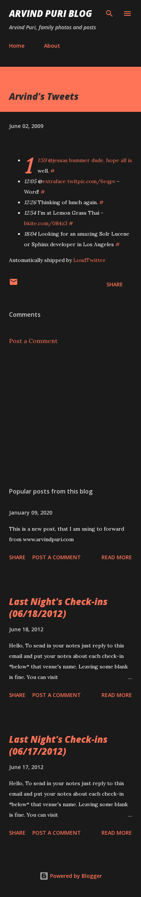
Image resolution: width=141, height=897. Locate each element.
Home (16, 45)
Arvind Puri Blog (50, 13)
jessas (60, 160)
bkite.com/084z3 (45, 223)
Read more (117, 557)
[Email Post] (13, 284)
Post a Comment (33, 341)
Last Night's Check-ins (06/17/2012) (58, 745)
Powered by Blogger (75, 875)
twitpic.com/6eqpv (91, 181)
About (52, 45)
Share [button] (114, 284)
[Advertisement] (70, 416)
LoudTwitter (89, 260)
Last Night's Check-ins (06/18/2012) (58, 607)
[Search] (109, 13)
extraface (54, 181)
